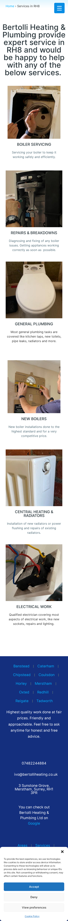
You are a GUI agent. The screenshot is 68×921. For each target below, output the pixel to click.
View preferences (34, 907)
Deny (34, 897)
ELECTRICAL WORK (34, 606)
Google (34, 823)
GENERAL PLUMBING (34, 324)
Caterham (45, 666)
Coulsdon (47, 675)
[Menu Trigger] (59, 8)
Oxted (24, 692)
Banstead (21, 666)
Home (10, 6)
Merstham (43, 683)
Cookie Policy (32, 916)
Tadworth (44, 701)
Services (42, 845)
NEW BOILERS (34, 419)
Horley (21, 683)
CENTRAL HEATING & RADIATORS (34, 514)
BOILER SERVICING (34, 144)
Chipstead (22, 675)
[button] (62, 852)
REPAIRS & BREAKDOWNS (34, 233)
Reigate (22, 701)
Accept (34, 886)
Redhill (43, 692)
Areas (22, 845)
